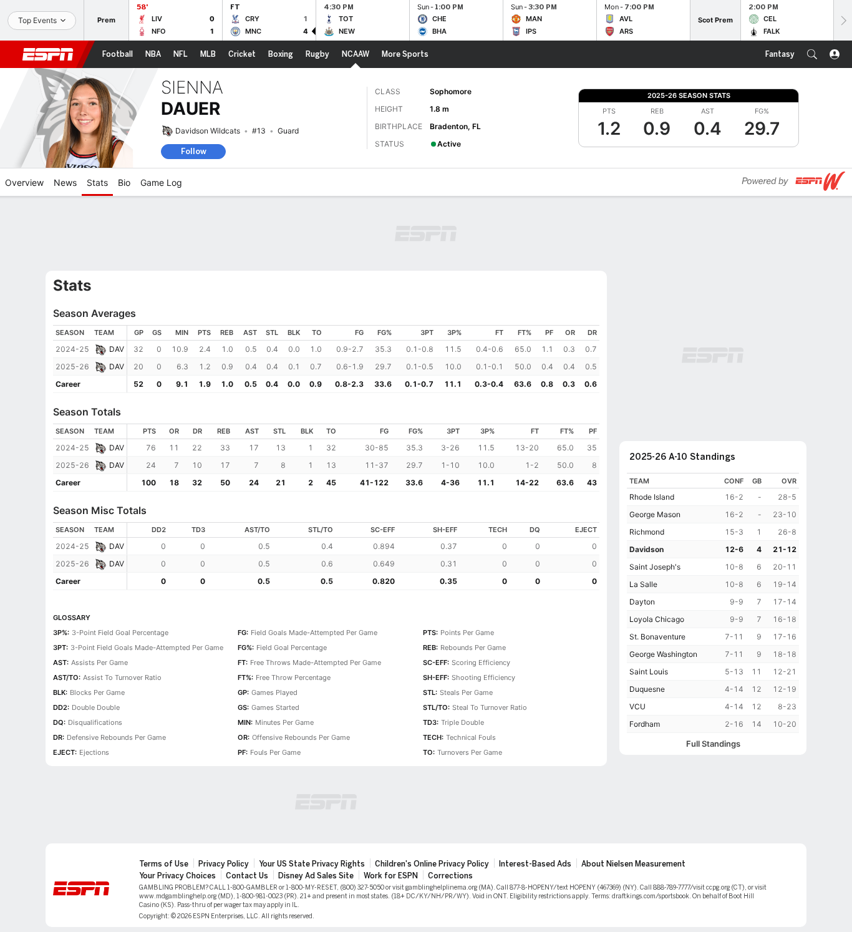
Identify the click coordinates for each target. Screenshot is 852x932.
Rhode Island (651, 497)
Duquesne (647, 689)
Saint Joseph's (654, 566)
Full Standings (713, 744)
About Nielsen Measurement (633, 864)
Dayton (642, 601)
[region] (363, 359)
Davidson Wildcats (207, 130)
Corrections (450, 875)
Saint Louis (648, 671)
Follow (193, 151)
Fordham (644, 724)
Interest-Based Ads (535, 864)
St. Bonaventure (657, 636)
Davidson (646, 549)
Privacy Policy (223, 864)
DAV (116, 349)
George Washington (663, 654)
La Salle (643, 584)
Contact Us (247, 875)
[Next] (842, 20)
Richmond (646, 531)
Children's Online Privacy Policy (432, 864)
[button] (812, 54)
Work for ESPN (391, 875)
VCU (637, 706)
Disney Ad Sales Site (316, 875)
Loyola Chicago (656, 619)
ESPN (48, 54)
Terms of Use (163, 864)
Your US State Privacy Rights (312, 864)
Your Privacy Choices (177, 875)
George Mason (654, 514)
